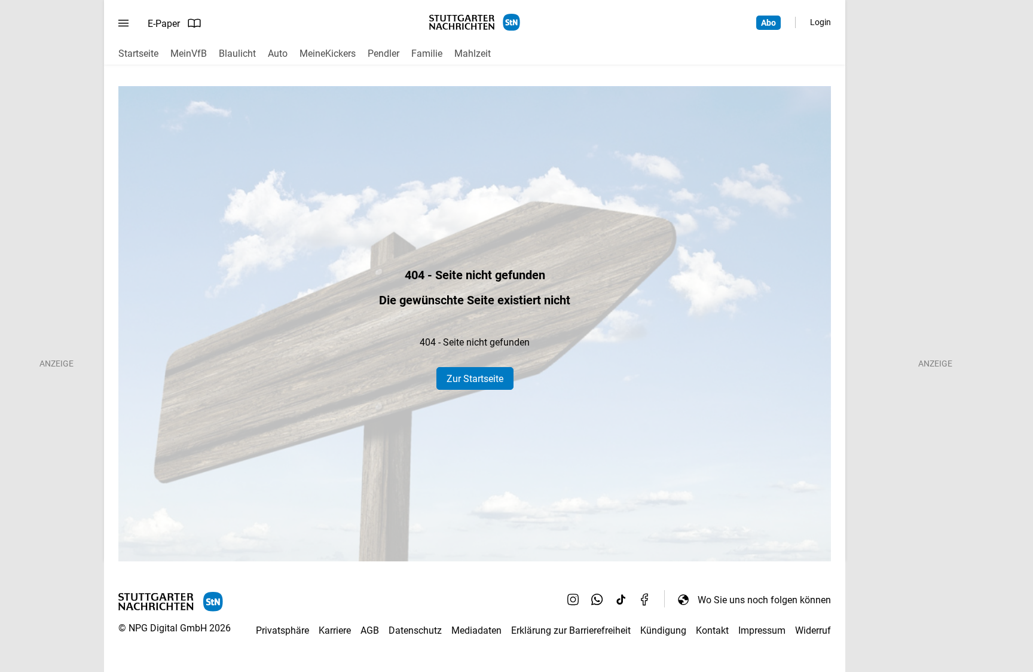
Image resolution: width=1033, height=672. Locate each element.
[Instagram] (573, 599)
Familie (426, 53)
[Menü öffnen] (123, 23)
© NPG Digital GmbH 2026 (174, 628)
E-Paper (164, 23)
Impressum (762, 630)
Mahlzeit (472, 53)
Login (820, 22)
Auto (278, 53)
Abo (768, 23)
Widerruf (813, 630)
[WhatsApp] (597, 599)
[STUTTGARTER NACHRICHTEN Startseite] (474, 22)
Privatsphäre (282, 630)
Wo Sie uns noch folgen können (764, 600)
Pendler (383, 53)
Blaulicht (237, 53)
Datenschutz (415, 630)
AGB (369, 630)
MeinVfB (188, 53)
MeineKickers (327, 53)
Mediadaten (476, 630)
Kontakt (712, 630)
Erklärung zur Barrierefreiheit (571, 630)
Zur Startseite (475, 378)
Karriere (335, 630)
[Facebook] (645, 599)
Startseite (138, 53)
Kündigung (663, 630)
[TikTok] (621, 599)
